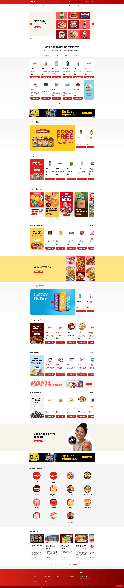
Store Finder (35, 581)
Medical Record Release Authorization (64, 587)
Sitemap (30, 587)
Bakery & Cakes (47, 578)
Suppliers (82, 587)
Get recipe (63, 557)
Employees (71, 587)
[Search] (83, 2)
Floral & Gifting (47, 576)
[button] (58, 245)
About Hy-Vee (59, 573)
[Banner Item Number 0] (30, 38)
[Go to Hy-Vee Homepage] (33, 2)
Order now (34, 557)
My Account (35, 576)
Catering (46, 581)
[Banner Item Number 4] (35, 38)
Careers (58, 576)
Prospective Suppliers (77, 587)
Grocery (46, 573)
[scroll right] (93, 24)
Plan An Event (47, 583)
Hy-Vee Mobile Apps (71, 576)
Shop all (91, 155)
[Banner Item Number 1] (31, 38)
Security (50, 587)
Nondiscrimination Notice (87, 587)
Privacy (33, 587)
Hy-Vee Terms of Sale (69, 567)
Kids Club (69, 578)
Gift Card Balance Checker (37, 578)
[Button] (29, 38)
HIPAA (57, 587)
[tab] (47, 55)
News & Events (59, 578)
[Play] (52, 302)
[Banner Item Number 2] (32, 38)
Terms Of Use (53, 587)
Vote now (48, 557)
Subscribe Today (75, 564)
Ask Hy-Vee (35, 573)
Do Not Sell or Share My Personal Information (41, 587)
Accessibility (93, 587)
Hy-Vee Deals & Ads (71, 573)
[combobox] (76, 2)
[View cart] (92, 2)
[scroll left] (31, 24)
